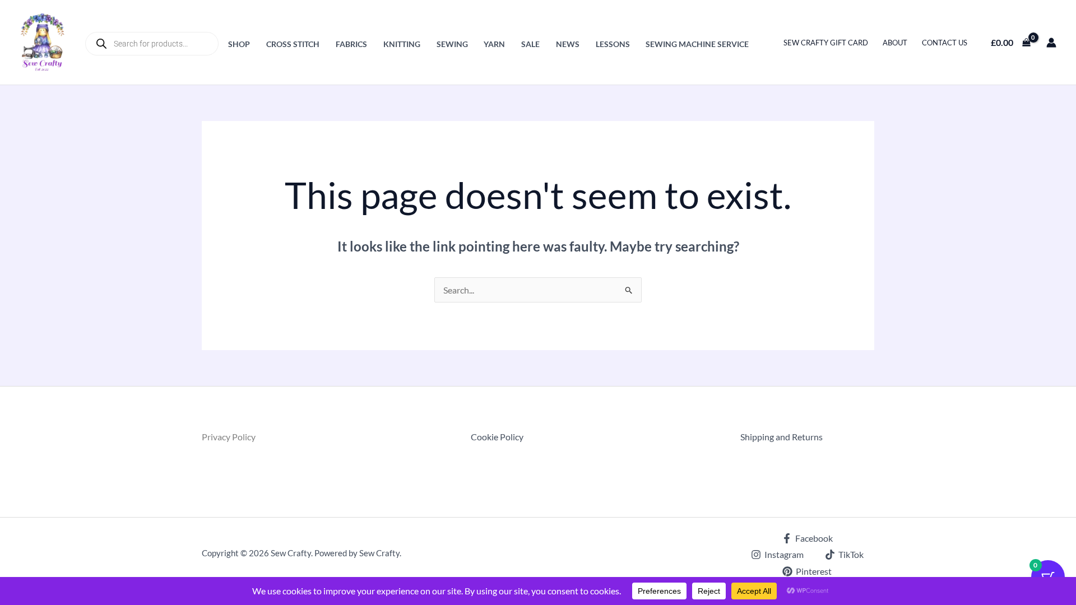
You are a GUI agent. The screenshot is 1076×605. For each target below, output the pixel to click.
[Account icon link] (1051, 43)
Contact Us (944, 42)
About (895, 42)
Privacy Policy (229, 436)
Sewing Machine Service (697, 44)
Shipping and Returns (781, 436)
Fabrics (351, 44)
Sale (530, 44)
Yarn (494, 44)
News (567, 44)
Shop (239, 44)
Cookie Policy (497, 436)
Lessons (613, 44)
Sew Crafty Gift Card (825, 42)
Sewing (452, 44)
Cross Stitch (292, 44)
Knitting (401, 44)
